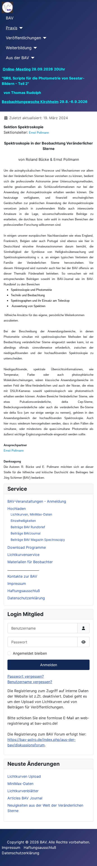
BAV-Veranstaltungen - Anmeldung (36, 501)
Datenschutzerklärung (26, 598)
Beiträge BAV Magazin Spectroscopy (38, 540)
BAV (10, 18)
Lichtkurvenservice (23, 554)
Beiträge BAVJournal (25, 533)
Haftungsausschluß (23, 590)
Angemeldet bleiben (30, 653)
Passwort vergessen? (25, 676)
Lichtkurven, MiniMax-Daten (31, 514)
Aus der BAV (17, 57)
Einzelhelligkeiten (23, 521)
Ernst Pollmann (39, 132)
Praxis (11, 28)
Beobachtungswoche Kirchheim (30, 101)
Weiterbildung (19, 47)
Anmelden (48, 665)
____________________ (23, 569)
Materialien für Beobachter (30, 562)
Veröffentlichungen (23, 37)
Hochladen (16, 508)
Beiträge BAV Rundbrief (28, 527)
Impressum (16, 583)
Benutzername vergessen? (29, 681)
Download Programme (26, 547)
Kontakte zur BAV (22, 576)
